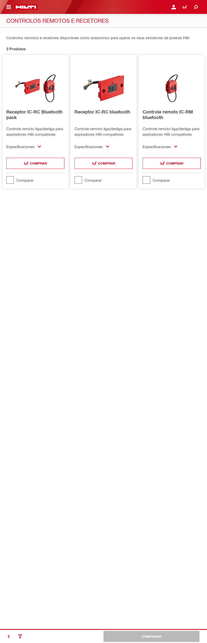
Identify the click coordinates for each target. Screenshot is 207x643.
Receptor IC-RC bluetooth (102, 111)
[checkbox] (35, 180)
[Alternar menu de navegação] (8, 7)
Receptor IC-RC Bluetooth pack (34, 114)
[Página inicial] (26, 7)
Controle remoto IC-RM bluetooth (168, 114)
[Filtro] (20, 636)
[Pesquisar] (195, 7)
